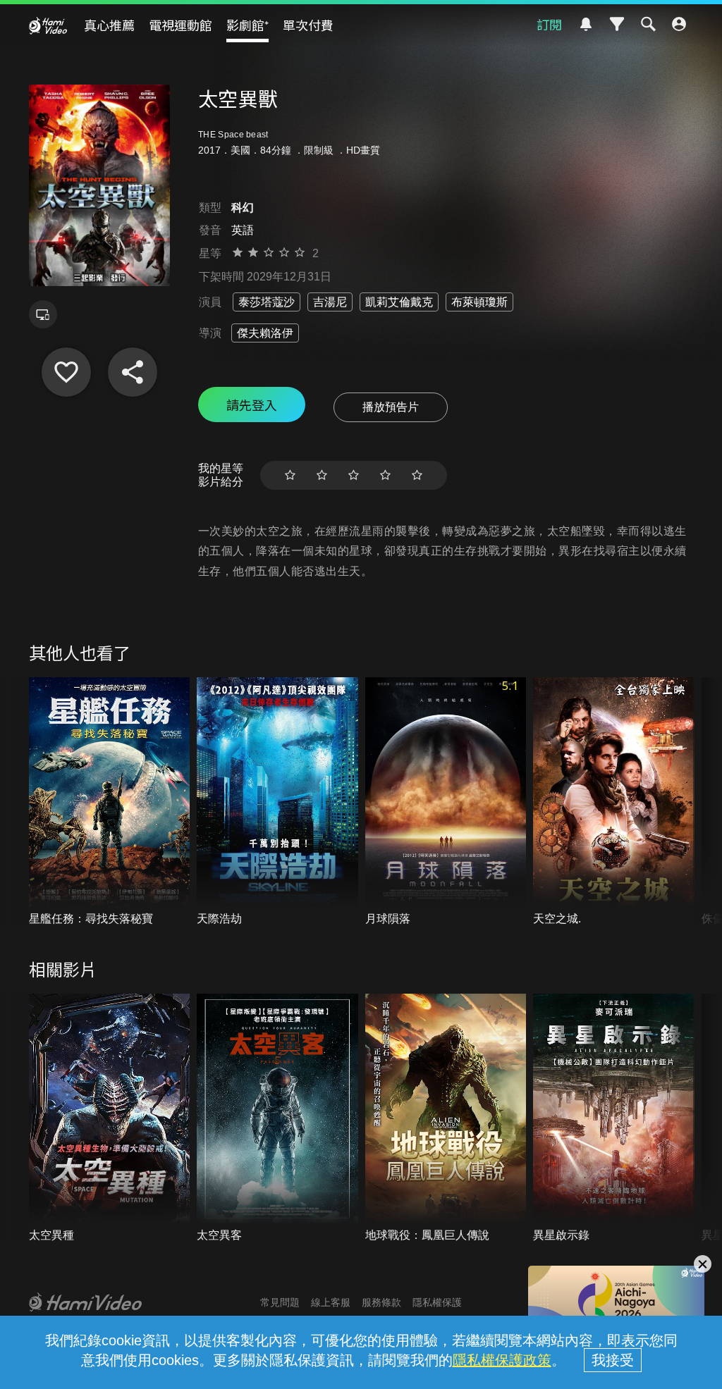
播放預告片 (390, 407)
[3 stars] (353, 475)
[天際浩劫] (277, 802)
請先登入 (251, 404)
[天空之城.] (614, 802)
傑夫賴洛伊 (265, 333)
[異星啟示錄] (614, 1118)
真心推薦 (109, 25)
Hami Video (48, 25)
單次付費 (308, 25)
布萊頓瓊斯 (479, 302)
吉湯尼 (330, 302)
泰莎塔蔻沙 (266, 302)
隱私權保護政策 (502, 1360)
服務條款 (381, 1302)
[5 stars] (417, 475)
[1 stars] (290, 475)
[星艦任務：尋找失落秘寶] (109, 802)
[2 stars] (322, 475)
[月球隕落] (446, 802)
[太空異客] (277, 1118)
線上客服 (330, 1302)
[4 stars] (385, 475)
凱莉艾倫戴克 (399, 302)
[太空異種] (109, 1118)
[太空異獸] (66, 372)
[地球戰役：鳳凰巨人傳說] (446, 1118)
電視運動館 (180, 25)
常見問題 (280, 1302)
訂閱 (549, 24)
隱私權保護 (437, 1302)
